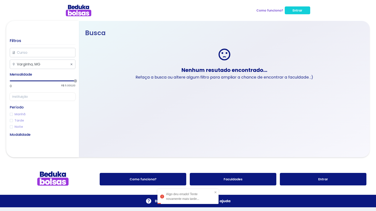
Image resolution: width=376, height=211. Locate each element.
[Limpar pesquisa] (71, 64)
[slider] (75, 80)
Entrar (297, 10)
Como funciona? (269, 10)
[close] (215, 188)
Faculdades (233, 179)
